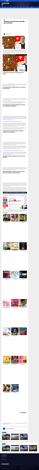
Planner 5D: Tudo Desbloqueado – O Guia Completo (15, 437)
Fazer (11, 7)
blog (3, 447)
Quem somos (32, 7)
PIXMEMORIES (5, 464)
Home (20, 467)
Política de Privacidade (4, 456)
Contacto (27, 7)
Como (8, 7)
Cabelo (21, 7)
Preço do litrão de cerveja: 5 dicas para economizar (6, 437)
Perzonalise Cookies (28, 467)
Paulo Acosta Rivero (9, 33)
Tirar (17, 7)
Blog (24, 7)
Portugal (14, 7)
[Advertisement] (19, 13)
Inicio (5, 7)
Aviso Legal (23, 467)
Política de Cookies (4, 459)
